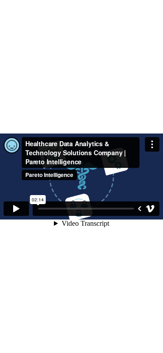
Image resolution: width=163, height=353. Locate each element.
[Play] (16, 208)
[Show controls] (139, 208)
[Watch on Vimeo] (150, 208)
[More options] (152, 144)
